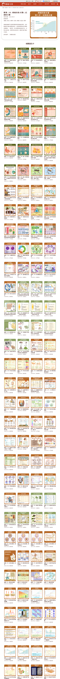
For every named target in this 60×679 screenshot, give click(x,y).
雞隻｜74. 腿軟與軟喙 (49, 582)
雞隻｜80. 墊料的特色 (22, 582)
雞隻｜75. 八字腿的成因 (36, 582)
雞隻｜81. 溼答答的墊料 (9, 582)
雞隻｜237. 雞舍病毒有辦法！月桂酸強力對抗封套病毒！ (10, 178)
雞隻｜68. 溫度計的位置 (23, 600)
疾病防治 (51, 63)
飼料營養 (51, 160)
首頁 (3, 7)
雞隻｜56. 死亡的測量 (22, 638)
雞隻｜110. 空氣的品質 (23, 466)
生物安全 (11, 140)
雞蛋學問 (24, 140)
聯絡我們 (53, 4)
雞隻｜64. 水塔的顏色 (22, 619)
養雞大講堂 (23, 4)
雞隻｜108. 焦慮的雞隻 (36, 466)
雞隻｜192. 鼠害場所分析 (10, 332)
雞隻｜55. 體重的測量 (36, 638)
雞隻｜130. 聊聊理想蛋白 (23, 409)
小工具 (40, 4)
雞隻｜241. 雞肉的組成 (9, 156)
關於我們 (47, 4)
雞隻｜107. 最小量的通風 (50, 466)
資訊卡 (29, 4)
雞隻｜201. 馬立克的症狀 (50, 274)
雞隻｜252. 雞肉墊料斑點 (23, 98)
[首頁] (7, 4)
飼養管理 (11, 63)
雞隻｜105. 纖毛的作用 (23, 486)
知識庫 (34, 4)
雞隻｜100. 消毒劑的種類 (23, 505)
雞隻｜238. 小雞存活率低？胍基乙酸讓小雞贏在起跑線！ (50, 158)
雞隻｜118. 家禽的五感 (23, 447)
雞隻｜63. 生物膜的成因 (36, 619)
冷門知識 (24, 63)
